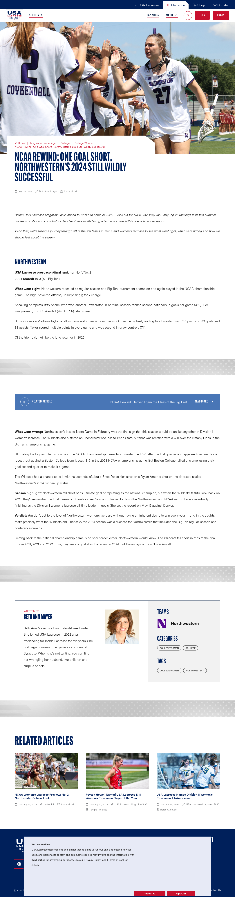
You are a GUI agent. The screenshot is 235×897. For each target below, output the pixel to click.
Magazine (178, 5)
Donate (222, 5)
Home (21, 143)
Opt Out (181, 893)
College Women (84, 143)
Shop (201, 5)
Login (221, 15)
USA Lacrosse (148, 5)
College (65, 143)
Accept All (150, 893)
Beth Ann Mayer (38, 617)
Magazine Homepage (43, 143)
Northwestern (195, 670)
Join (202, 15)
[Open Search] (188, 15)
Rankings (153, 15)
